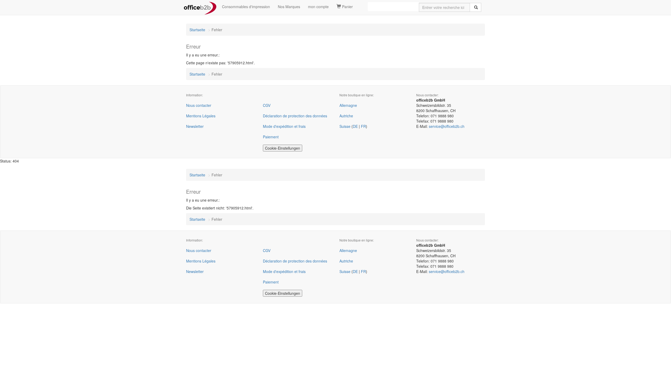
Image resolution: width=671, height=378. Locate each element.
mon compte (318, 6)
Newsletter (195, 126)
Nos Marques (289, 6)
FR (363, 126)
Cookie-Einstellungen (282, 148)
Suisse (344, 126)
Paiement (271, 136)
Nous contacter (198, 105)
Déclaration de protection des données (295, 115)
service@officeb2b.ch (446, 126)
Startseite (197, 29)
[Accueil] (200, 6)
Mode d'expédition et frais (284, 126)
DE (355, 126)
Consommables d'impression (246, 6)
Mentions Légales (200, 115)
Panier (347, 6)
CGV (266, 105)
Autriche (346, 115)
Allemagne (348, 105)
